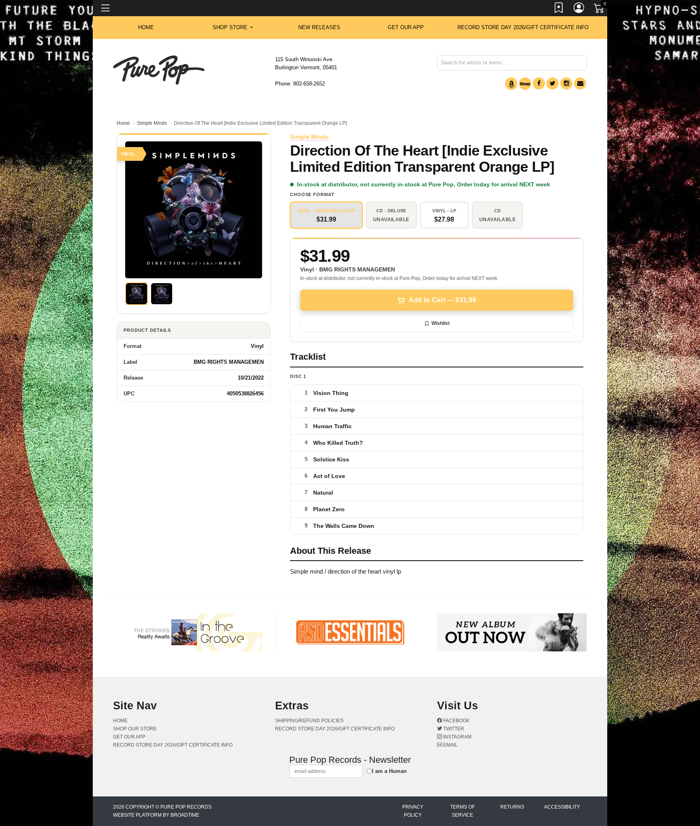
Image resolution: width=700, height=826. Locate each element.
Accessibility (562, 807)
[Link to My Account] (579, 9)
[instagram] (566, 83)
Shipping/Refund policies (309, 721)
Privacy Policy (412, 811)
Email (450, 745)
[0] (599, 10)
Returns (512, 807)
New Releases (319, 27)
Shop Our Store (135, 729)
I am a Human (389, 771)
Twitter (453, 729)
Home (123, 123)
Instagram (457, 737)
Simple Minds (152, 123)
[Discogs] (525, 84)
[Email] (580, 83)
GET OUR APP (406, 27)
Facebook (456, 721)
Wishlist (440, 323)
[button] (232, 27)
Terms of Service (462, 811)
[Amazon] (511, 84)
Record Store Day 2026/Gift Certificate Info (523, 27)
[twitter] (552, 83)
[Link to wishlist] (559, 9)
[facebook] (539, 83)
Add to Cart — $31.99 (442, 300)
